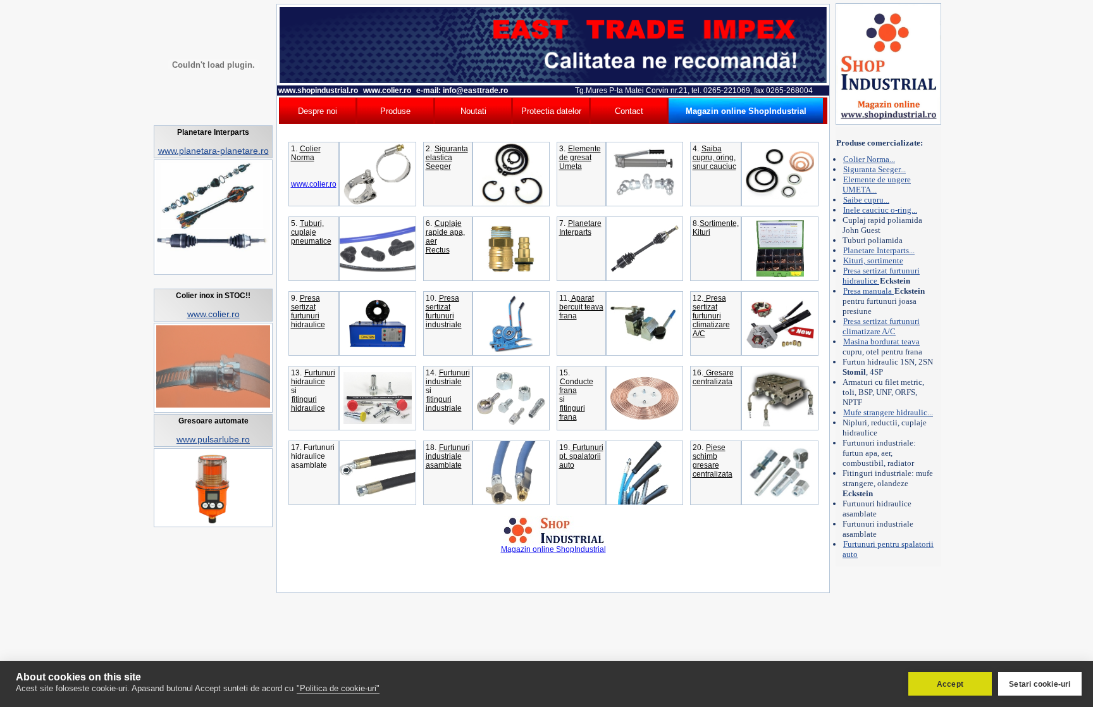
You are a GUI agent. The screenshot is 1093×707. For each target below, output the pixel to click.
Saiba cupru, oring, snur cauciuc (714, 157)
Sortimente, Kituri (716, 228)
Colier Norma (306, 153)
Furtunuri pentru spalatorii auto (888, 549)
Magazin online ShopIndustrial (553, 549)
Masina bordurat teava (881, 341)
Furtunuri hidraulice (313, 377)
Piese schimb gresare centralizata (712, 461)
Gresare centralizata (713, 377)
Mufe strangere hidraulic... (888, 412)
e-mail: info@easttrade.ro (461, 90)
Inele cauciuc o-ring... (880, 210)
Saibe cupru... (866, 199)
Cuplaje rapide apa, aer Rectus (445, 236)
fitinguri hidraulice (308, 404)
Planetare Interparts (580, 228)
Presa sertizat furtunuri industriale (444, 311)
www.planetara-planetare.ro (213, 151)
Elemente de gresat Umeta (580, 157)
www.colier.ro (213, 314)
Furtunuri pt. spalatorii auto (581, 456)
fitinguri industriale (444, 404)
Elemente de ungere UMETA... (877, 184)
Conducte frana (576, 386)
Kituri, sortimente (873, 260)
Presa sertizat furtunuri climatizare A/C (711, 316)
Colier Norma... (869, 159)
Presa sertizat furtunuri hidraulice (308, 311)
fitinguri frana (572, 413)
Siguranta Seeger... (874, 169)
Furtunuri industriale (448, 377)
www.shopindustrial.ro (318, 90)
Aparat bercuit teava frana (581, 307)
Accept (950, 684)
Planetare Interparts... (879, 250)
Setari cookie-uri (1039, 684)
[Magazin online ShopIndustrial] (553, 542)
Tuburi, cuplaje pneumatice (311, 232)
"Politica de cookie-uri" (338, 688)
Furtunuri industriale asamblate (448, 456)
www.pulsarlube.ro (213, 439)
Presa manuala (868, 291)
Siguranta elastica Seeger (447, 157)
